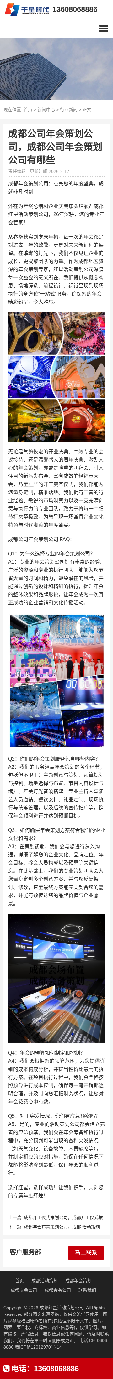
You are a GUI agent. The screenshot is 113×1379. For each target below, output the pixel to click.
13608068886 (74, 9)
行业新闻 (69, 109)
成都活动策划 (44, 1280)
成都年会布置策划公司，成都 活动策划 (62, 1226)
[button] (103, 28)
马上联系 (86, 1253)
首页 (28, 109)
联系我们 (87, 1290)
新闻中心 (46, 109)
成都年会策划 (78, 1280)
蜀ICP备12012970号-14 (38, 1347)
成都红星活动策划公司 (61, 1307)
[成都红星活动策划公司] (24, 9)
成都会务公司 (58, 1290)
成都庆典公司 (24, 1290)
